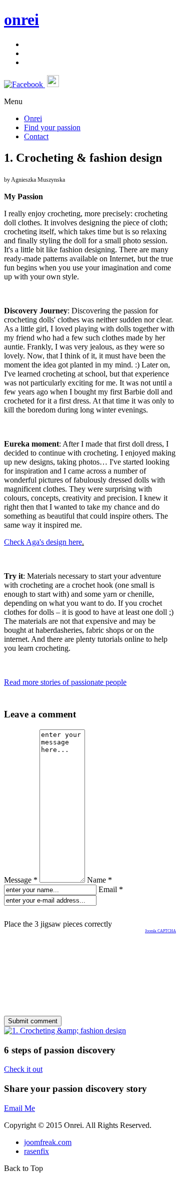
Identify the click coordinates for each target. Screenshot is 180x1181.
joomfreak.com (48, 1142)
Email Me (19, 1108)
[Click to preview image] (65, 1030)
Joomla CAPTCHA (160, 931)
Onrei (33, 118)
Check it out (23, 1069)
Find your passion (52, 127)
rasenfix (36, 1151)
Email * (110, 889)
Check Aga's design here (43, 542)
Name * (99, 880)
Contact (36, 136)
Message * (21, 880)
